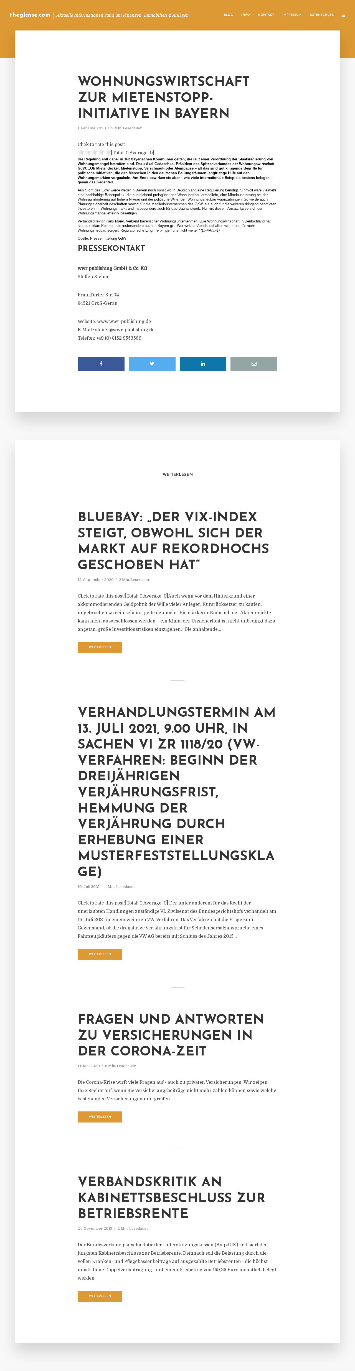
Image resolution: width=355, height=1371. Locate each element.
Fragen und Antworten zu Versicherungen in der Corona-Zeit (171, 1036)
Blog (228, 15)
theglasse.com (30, 15)
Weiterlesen (100, 647)
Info (245, 15)
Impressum (291, 15)
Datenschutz (322, 15)
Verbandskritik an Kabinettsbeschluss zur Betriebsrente (171, 1198)
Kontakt (266, 15)
